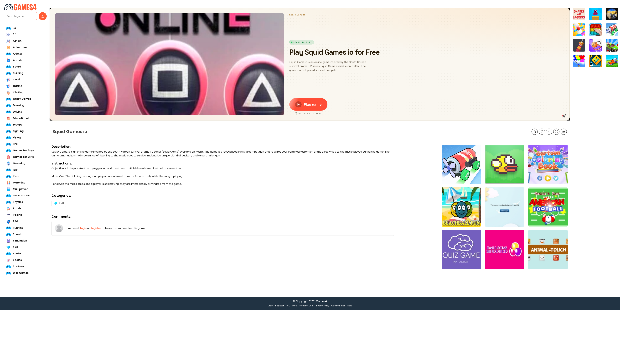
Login (83, 228)
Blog (294, 305)
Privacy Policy (322, 305)
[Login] (42, 16)
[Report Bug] (564, 132)
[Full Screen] (556, 132)
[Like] (535, 132)
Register (96, 228)
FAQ (288, 305)
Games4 (321, 301)
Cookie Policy (338, 305)
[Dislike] (542, 132)
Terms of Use (306, 305)
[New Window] (549, 132)
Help (349, 305)
